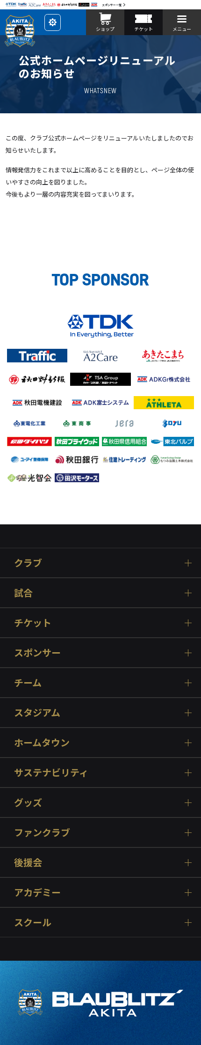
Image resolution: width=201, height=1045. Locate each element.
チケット (32, 622)
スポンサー (37, 652)
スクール (32, 922)
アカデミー (37, 892)
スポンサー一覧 (112, 5)
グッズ (28, 802)
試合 (23, 592)
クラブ (28, 562)
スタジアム (37, 712)
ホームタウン (42, 742)
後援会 (28, 862)
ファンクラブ (42, 832)
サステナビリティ (51, 772)
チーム (28, 682)
